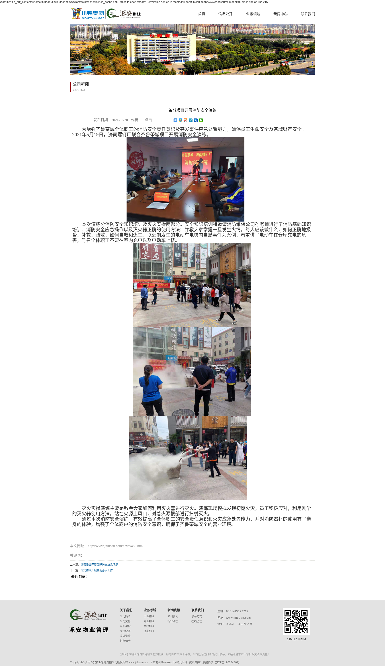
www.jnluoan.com (138, 662)
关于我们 (126, 610)
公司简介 (125, 616)
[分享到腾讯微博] (191, 120)
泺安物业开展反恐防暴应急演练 (99, 564)
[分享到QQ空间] (180, 120)
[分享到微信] (201, 120)
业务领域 (253, 14)
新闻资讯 (174, 610)
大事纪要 (125, 631)
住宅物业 (149, 631)
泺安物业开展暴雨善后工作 (97, 570)
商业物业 (149, 621)
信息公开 (225, 14)
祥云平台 (181, 662)
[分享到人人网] (196, 120)
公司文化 (125, 621)
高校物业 (149, 626)
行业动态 (173, 621)
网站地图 (155, 662)
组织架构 (125, 626)
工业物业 (149, 616)
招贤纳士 (125, 641)
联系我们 (308, 14)
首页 (201, 14)
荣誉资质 (125, 636)
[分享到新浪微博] (186, 120)
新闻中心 (280, 14)
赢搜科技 (208, 662)
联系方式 (196, 616)
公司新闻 (173, 616)
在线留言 (196, 621)
